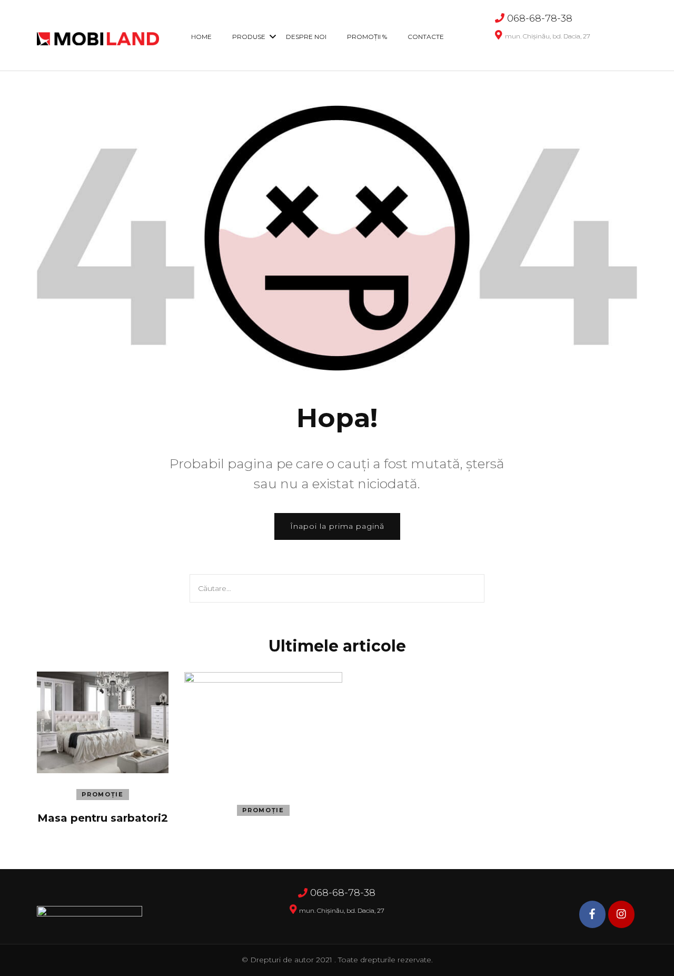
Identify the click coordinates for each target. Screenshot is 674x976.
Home (201, 37)
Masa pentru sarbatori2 (102, 818)
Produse (248, 37)
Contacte (426, 37)
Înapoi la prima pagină (337, 526)
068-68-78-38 (539, 18)
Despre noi (306, 37)
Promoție (102, 794)
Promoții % (367, 37)
